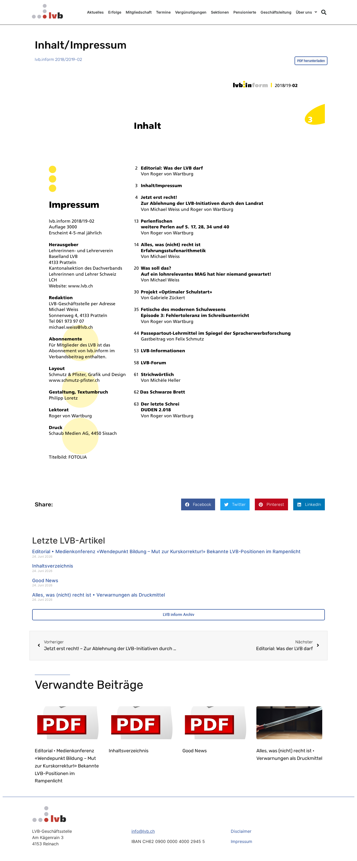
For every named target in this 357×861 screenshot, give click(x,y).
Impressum (241, 841)
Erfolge (114, 12)
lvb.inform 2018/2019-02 (58, 59)
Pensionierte (244, 12)
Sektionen (220, 12)
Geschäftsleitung (276, 12)
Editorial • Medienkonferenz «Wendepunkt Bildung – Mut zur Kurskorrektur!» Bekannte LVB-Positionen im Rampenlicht (166, 551)
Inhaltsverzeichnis (52, 566)
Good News (45, 580)
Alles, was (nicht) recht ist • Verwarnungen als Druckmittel (98, 595)
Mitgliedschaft (139, 12)
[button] (324, 12)
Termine (163, 12)
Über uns (304, 12)
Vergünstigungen (190, 12)
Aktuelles (95, 12)
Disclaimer (241, 831)
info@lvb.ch (143, 831)
